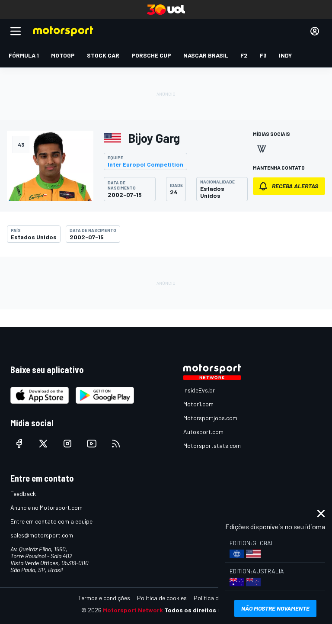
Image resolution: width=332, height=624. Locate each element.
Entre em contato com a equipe (51, 521)
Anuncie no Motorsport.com (46, 507)
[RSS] (115, 443)
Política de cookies (162, 597)
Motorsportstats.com (212, 445)
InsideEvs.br (199, 390)
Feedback (23, 493)
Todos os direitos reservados (207, 610)
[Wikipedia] (261, 149)
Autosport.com (203, 431)
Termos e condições (104, 597)
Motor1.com (198, 404)
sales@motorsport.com (41, 535)
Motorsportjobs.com (210, 417)
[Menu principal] (15, 31)
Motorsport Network (133, 610)
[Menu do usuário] (314, 31)
